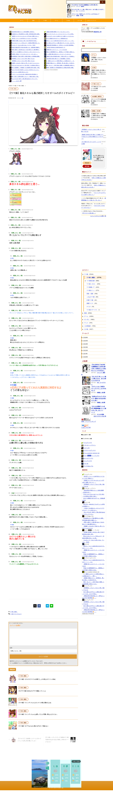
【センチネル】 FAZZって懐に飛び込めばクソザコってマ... (24, 78)
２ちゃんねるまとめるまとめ (91, 453)
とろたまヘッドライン (89, 445)
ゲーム (56, 20)
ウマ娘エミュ (91, 290)
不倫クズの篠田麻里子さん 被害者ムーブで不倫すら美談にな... (60, 52)
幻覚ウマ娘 (90, 300)
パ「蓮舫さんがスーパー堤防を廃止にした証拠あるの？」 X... (60, 60)
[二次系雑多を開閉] (83, 326)
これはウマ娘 (91, 297)
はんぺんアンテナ (88, 458)
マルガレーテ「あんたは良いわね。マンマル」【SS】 (23, 45)
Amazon (87, 162)
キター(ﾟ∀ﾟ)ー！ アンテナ (91, 455)
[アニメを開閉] (83, 322)
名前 (11, 648)
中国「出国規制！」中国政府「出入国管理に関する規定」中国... (25, 67)
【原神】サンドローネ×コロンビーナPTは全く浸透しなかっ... (25, 36)
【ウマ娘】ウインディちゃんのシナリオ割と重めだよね (34, 702)
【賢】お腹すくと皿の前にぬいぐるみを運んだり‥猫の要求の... (25, 49)
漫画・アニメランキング (88, 421)
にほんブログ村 (86, 427)
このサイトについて (91, 20)
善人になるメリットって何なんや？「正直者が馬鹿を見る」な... (25, 43)
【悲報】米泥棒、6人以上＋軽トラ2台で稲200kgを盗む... (24, 40)
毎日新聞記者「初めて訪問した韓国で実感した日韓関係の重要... (25, 56)
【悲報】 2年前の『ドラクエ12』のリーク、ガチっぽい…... (24, 54)
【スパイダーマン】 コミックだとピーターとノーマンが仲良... (60, 34)
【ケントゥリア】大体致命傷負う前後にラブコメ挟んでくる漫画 (98, 101)
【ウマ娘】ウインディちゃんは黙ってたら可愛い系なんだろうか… (37, 714)
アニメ (86, 323)
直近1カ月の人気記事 (100, 416)
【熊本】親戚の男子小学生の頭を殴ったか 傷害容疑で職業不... (25, 47)
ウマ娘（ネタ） (91, 284)
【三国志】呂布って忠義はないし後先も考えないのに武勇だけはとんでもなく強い (98, 115)
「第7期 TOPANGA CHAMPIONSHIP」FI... (55, 47)
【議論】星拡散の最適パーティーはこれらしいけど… (58, 31)
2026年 (85, 337)
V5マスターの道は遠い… (88, 213)
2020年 (85, 357)
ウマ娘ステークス (92, 310)
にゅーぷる (86, 448)
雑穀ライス (90, 303)
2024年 (85, 344)
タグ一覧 (80, 20)
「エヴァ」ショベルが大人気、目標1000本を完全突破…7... (24, 74)
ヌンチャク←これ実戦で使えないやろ (19, 72)
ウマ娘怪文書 (91, 281)
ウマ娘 (44, 20)
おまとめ (85, 463)
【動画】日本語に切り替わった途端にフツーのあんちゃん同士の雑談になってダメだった (92, 136)
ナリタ (89, 306)
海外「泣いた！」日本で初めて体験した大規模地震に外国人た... (60, 65)
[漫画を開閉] (83, 313)
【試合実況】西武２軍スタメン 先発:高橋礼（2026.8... (58, 58)
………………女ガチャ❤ (16, 81)
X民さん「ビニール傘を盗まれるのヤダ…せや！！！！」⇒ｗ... (60, 40)
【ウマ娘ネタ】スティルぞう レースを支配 (91, 142)
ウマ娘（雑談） (14, 611)
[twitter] (35, 605)
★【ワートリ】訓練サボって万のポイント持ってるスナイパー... (25, 52)
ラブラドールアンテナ (89, 450)
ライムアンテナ (87, 442)
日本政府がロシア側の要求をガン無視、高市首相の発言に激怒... (25, 34)
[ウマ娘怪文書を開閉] (85, 280)
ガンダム (86, 319)
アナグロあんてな (88, 466)
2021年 (85, 353)
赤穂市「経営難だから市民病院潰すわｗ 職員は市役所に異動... (60, 67)
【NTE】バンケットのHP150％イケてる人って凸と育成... (24, 38)
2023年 (85, 347)
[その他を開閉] (83, 329)
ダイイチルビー (18, 614)
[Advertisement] (43, 581)
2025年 (85, 341)
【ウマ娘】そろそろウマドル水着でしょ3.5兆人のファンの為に (37, 679)
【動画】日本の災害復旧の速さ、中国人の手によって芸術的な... (60, 56)
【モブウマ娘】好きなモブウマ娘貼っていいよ (32, 691)
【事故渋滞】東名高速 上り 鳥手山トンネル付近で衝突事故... (60, 45)
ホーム (21, 20)
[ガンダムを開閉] (83, 319)
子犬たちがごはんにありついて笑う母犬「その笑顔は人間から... (25, 65)
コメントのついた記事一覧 (98, 216)
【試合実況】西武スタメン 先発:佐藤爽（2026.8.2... (23, 31)
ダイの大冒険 (100, 414)
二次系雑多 (87, 326)
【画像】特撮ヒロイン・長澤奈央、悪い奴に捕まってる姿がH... (60, 63)
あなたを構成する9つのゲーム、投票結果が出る (57, 38)
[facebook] (39, 605)
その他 (68, 20)
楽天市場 (87, 166)
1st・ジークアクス (80, 11)
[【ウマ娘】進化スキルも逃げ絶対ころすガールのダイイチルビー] (47, 605)
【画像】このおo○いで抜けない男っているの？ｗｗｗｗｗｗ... (25, 63)
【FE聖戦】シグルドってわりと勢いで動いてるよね (22, 58)
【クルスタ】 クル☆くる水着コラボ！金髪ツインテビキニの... (60, 36)
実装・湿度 (90, 293)
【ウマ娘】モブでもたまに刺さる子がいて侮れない (33, 726)
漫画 (33, 20)
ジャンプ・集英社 (80, 6)
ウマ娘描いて (91, 287)
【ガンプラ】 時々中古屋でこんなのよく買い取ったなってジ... (25, 69)
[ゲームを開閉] (83, 316)
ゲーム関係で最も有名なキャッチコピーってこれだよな (58, 54)
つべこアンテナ (87, 461)
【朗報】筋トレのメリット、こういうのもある (56, 49)
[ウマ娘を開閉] (83, 274)
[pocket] (43, 605)
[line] (51, 605)
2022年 (85, 350)
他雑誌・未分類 (79, 15)
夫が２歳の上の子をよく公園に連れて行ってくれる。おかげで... (60, 43)
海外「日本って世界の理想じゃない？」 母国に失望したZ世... (25, 76)
